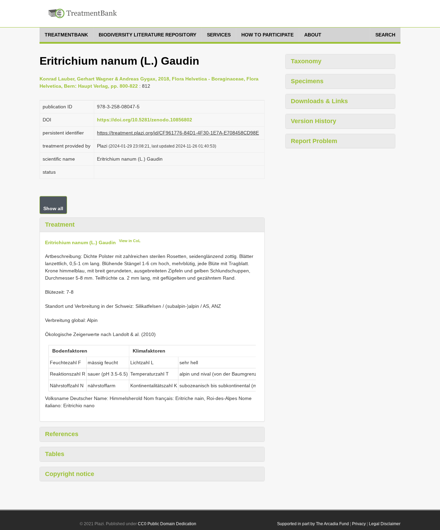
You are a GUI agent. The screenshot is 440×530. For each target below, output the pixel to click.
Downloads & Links (319, 101)
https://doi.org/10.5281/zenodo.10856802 (144, 119)
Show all (53, 208)
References (61, 434)
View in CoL (130, 241)
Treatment (60, 224)
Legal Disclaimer (384, 523)
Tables (54, 454)
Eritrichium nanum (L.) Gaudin (80, 242)
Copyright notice (69, 473)
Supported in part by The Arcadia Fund (313, 523)
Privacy (359, 523)
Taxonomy (306, 61)
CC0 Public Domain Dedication (167, 523)
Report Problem (314, 141)
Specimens (307, 81)
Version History (313, 121)
